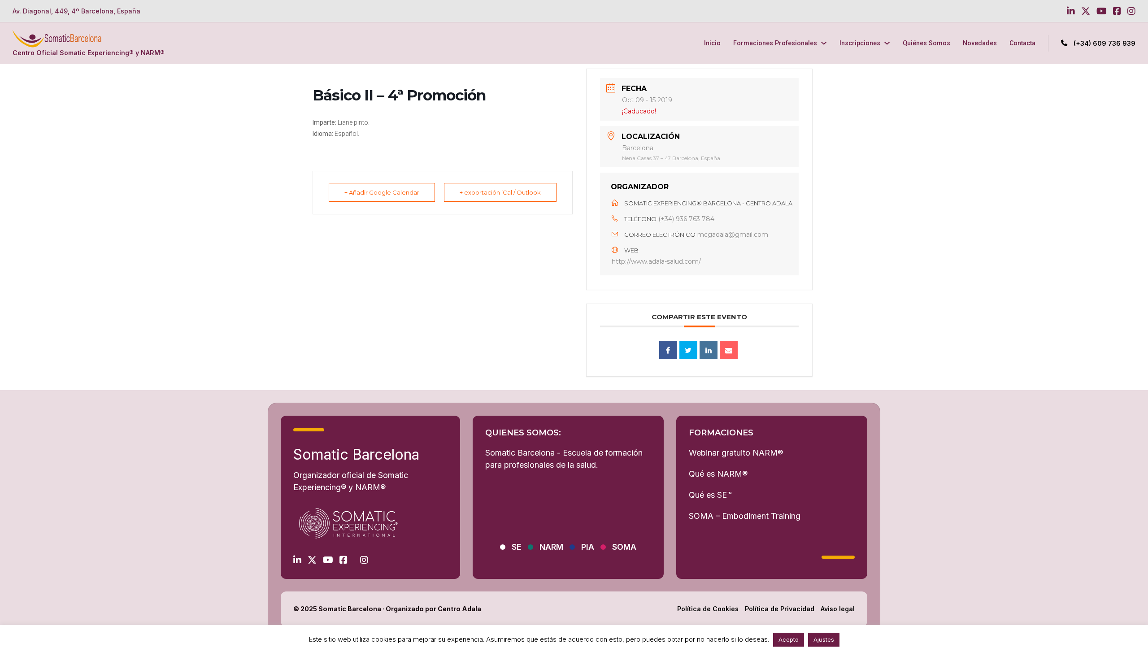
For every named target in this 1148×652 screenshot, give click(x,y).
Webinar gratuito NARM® (736, 452)
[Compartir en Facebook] (668, 350)
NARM (551, 547)
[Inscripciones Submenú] (887, 43)
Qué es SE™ (710, 495)
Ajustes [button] (823, 639)
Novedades (980, 43)
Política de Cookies (708, 609)
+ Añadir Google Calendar (381, 192)
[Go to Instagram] (1131, 11)
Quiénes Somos (926, 43)
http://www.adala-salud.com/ (656, 261)
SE (517, 547)
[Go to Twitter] (1085, 11)
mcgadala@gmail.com (732, 234)
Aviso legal (838, 609)
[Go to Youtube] (1101, 11)
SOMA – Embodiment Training (744, 516)
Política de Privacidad (779, 609)
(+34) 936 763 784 (686, 219)
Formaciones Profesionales (775, 43)
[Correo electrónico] (729, 350)
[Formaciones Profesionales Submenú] (824, 43)
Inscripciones (859, 43)
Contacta (1022, 43)
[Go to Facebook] (1117, 11)
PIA (587, 547)
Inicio (712, 43)
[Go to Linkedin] (1071, 11)
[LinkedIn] (709, 350)
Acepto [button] (788, 639)
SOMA (624, 547)
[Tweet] (688, 350)
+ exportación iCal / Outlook (500, 192)
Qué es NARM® (718, 473)
